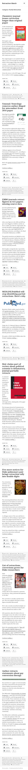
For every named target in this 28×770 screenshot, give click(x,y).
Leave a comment (7, 194)
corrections (9, 97)
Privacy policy (5, 768)
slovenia (16, 463)
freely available (15, 189)
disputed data (15, 282)
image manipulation (19, 283)
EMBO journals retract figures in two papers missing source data (13, 201)
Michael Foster (6, 503)
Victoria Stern (17, 94)
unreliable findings (9, 286)
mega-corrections (6, 557)
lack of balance (10, 760)
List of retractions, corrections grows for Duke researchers (13, 567)
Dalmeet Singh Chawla (18, 281)
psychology (9, 463)
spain (3, 286)
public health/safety (11, 762)
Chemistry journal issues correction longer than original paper (12, 19)
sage (13, 463)
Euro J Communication (14, 460)
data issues (19, 554)
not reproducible (13, 557)
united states (21, 193)
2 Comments (22, 359)
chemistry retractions (6, 96)
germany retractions (6, 461)
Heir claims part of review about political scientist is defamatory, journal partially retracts (13, 368)
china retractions (15, 96)
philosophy (4, 463)
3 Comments (22, 98)
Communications (5, 460)
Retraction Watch (9, 3)
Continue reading (19, 75)
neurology (10, 190)
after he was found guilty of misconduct (8, 123)
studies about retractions (12, 359)
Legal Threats (14, 461)
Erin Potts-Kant (17, 503)
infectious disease (10, 660)
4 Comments (6, 464)
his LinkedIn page (7, 153)
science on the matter (20, 724)
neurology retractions (17, 190)
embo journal (21, 282)
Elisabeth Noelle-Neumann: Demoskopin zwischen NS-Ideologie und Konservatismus (13, 416)
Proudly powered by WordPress (16, 768)
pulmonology (5, 559)
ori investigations (16, 191)
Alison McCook (16, 187)
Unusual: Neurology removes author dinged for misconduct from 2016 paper (13, 107)
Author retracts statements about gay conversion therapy (12, 673)
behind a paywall (13, 554)
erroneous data (15, 97)
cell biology (4, 282)
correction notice (12, 627)
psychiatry (4, 762)
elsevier (18, 659)
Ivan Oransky (17, 357)
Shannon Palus (14, 553)
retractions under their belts (7, 494)
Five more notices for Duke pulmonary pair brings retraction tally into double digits (13, 473)
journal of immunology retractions (18, 556)
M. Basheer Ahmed (11, 718)
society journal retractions (12, 193)
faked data (9, 189)
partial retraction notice (14, 162)
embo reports (5, 283)
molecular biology (12, 663)
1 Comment (10, 665)
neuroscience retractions (7, 191)
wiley (16, 98)
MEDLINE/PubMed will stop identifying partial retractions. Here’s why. (14, 293)
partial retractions (10, 311)
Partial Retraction (10, 98)
